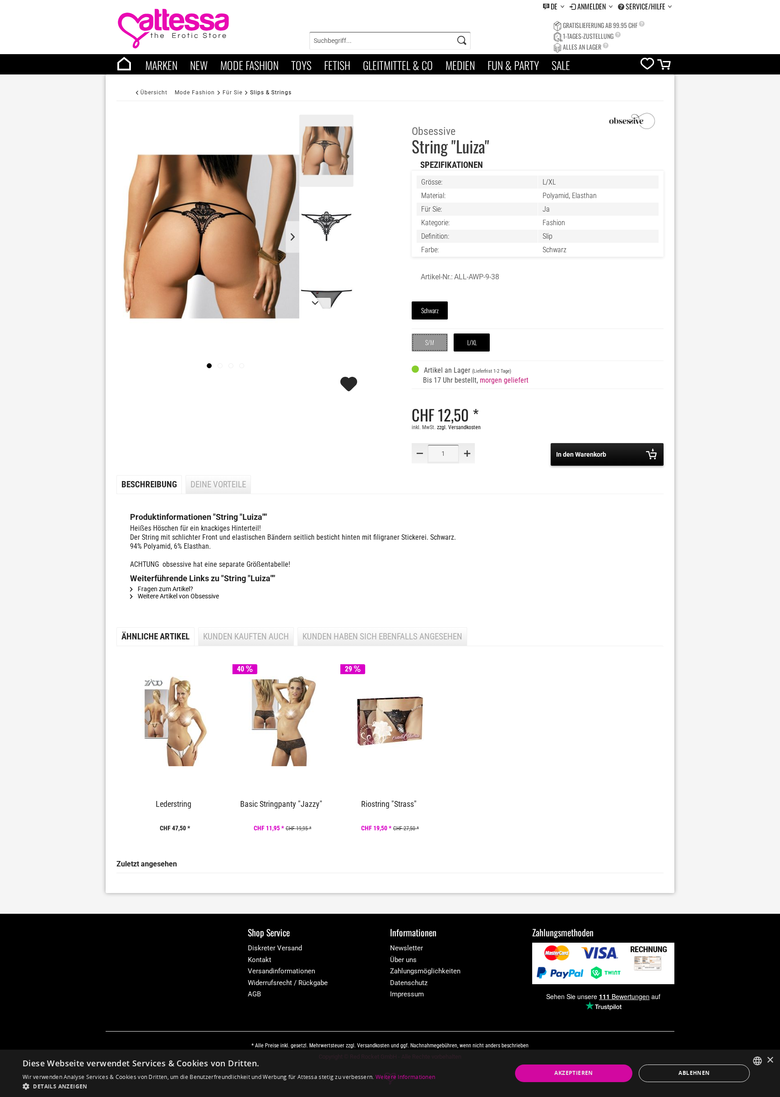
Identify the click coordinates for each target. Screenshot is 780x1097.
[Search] (462, 41)
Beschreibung (149, 485)
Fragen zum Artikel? (164, 588)
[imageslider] (209, 365)
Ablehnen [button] (694, 1073)
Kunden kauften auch (246, 637)
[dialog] (390, 1073)
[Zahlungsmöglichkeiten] (603, 963)
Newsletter (406, 948)
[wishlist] (647, 65)
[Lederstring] (174, 721)
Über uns (403, 960)
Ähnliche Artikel (155, 637)
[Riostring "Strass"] (390, 721)
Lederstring (173, 804)
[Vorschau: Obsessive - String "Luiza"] (326, 151)
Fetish (337, 65)
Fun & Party (513, 65)
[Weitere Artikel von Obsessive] (632, 121)
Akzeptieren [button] (573, 1073)
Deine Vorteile (218, 485)
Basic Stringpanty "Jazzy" (281, 804)
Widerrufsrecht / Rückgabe (288, 983)
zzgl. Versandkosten (459, 427)
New (199, 65)
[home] (124, 64)
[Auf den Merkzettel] (349, 388)
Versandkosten (373, 1045)
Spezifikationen (451, 165)
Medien (460, 65)
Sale (561, 65)
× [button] (769, 1060)
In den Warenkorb (581, 454)
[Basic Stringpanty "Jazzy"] (282, 721)
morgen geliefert (504, 380)
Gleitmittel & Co (398, 65)
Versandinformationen (281, 971)
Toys (301, 65)
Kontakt (259, 960)
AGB (254, 994)
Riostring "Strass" (389, 804)
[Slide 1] (220, 365)
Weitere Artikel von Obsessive (177, 596)
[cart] (664, 66)
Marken (161, 65)
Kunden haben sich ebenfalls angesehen (382, 637)
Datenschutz (408, 983)
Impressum (407, 994)
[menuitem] (553, 6)
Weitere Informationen (405, 1077)
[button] (229, 1086)
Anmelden (592, 6)
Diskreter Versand (275, 948)
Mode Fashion (249, 65)
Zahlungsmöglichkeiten (425, 971)
